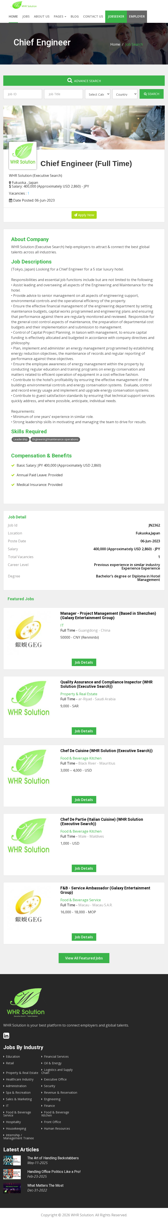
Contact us (93, 16)
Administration (16, 1086)
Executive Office (55, 1079)
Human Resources (57, 1128)
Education (13, 1056)
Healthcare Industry (19, 1079)
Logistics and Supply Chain (57, 1071)
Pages (59, 16)
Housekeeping (16, 1128)
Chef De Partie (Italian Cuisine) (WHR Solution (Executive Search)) (101, 821)
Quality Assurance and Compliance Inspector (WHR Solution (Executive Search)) (106, 684)
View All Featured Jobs (84, 958)
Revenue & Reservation (60, 1092)
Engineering (52, 1099)
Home (13, 16)
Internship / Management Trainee (18, 1136)
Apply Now (85, 215)
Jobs (26, 16)
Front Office (52, 1122)
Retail (10, 1063)
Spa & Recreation (18, 1092)
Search (153, 94)
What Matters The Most (45, 1185)
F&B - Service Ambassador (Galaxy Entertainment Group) (105, 890)
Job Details (84, 662)
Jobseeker (116, 16)
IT (62, 625)
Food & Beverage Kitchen (81, 758)
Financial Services (56, 1056)
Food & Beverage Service (80, 900)
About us (41, 16)
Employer (137, 16)
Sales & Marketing (19, 1099)
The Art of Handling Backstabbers (53, 1158)
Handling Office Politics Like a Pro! (54, 1172)
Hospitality (13, 1122)
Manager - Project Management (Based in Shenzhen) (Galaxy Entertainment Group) (108, 615)
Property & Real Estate (78, 694)
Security (49, 1086)
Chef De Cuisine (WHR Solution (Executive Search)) (106, 750)
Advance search (87, 81)
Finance (49, 1106)
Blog (75, 16)
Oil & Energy (52, 1063)
